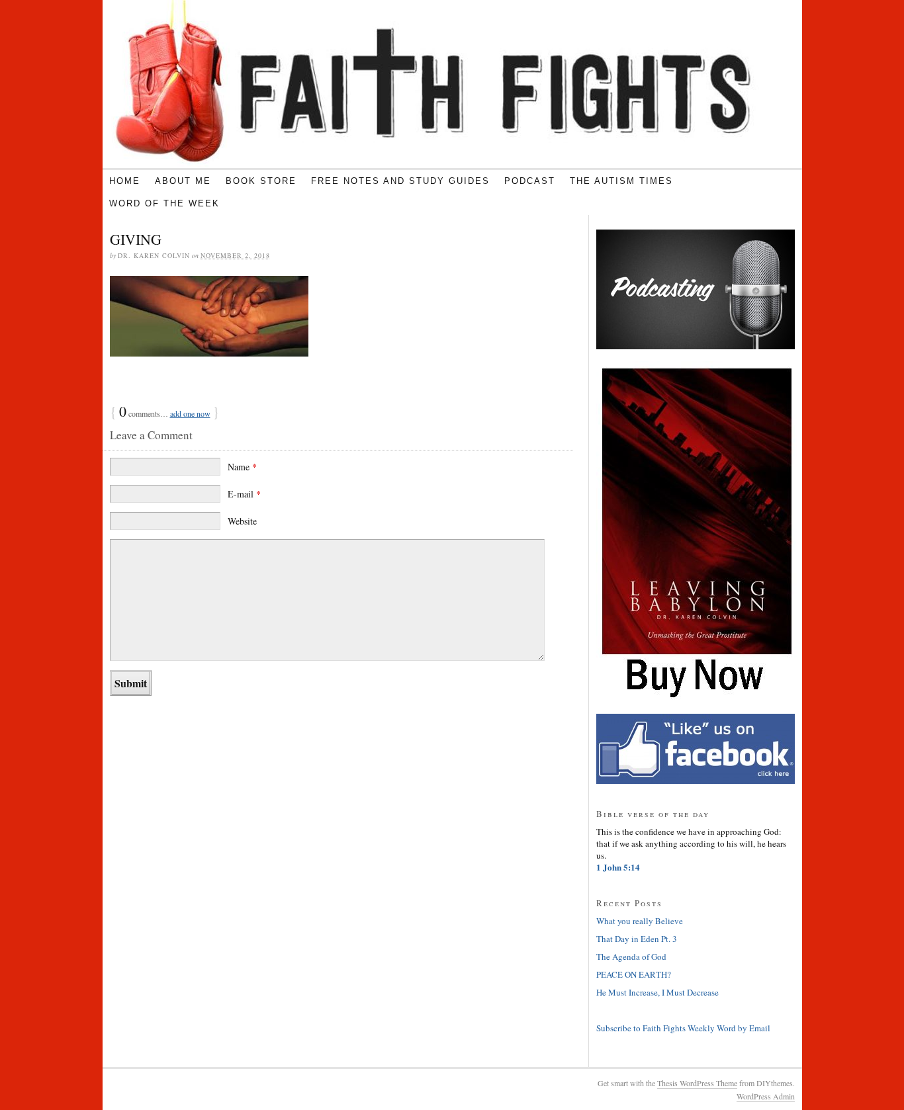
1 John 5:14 (618, 867)
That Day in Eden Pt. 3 (636, 939)
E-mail (244, 494)
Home (124, 181)
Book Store (261, 181)
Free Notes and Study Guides (400, 181)
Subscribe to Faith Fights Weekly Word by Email (683, 1028)
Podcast (529, 181)
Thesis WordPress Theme (697, 1083)
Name (242, 466)
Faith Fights (431, 84)
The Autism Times (621, 181)
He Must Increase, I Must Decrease (657, 992)
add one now (190, 413)
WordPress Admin (766, 1096)
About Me (183, 181)
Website (242, 521)
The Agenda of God (631, 956)
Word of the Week (164, 203)
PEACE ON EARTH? (633, 974)
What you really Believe (639, 921)
